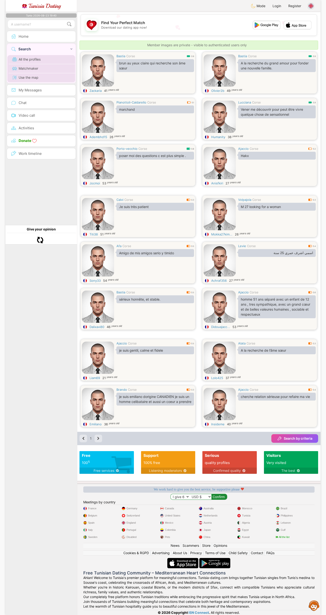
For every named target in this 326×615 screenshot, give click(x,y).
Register (294, 6)
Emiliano (95, 424)
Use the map (28, 77)
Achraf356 (219, 280)
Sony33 (95, 280)
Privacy (196, 553)
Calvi (119, 200)
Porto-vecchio (126, 149)
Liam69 (94, 378)
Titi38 (93, 234)
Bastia (120, 56)
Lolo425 (217, 378)
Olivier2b (217, 91)
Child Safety (238, 553)
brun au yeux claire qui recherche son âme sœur (152, 65)
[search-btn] (69, 24)
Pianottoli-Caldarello (131, 102)
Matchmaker (28, 68)
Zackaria (95, 91)
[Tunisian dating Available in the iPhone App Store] (183, 560)
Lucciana (244, 102)
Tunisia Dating (44, 6)
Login (277, 6)
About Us (180, 553)
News (175, 545)
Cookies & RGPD (136, 553)
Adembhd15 (98, 137)
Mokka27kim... (221, 234)
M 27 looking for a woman (261, 207)
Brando (121, 389)
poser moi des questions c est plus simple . (152, 156)
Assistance (314, 605)
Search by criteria (298, 438)
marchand (127, 109)
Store (206, 545)
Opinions (220, 545)
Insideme (218, 424)
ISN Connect (199, 612)
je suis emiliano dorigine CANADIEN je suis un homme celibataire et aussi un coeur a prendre (155, 399)
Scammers (191, 545)
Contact (257, 553)
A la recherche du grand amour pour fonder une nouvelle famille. (275, 65)
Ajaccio (243, 149)
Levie (242, 246)
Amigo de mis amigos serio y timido (146, 253)
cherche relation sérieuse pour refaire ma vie (275, 397)
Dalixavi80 (96, 327)
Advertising (161, 553)
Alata (242, 343)
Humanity (218, 137)
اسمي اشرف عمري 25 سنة (293, 253)
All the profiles (30, 59)
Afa (118, 246)
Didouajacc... (220, 327)
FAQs (270, 553)
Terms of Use (215, 553)
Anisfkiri (217, 183)
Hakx (245, 156)
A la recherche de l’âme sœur (263, 350)
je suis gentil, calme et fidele (141, 350)
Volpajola (244, 200)
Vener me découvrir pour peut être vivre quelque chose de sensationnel (272, 111)
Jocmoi (94, 183)
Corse (130, 56)
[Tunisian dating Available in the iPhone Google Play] (214, 560)
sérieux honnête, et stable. (139, 299)
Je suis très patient (134, 207)
